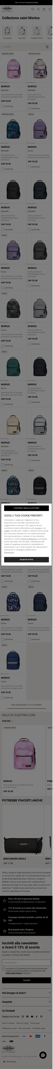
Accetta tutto (26, 560)
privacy (38, 528)
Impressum (9, 552)
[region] (26, 534)
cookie (7, 531)
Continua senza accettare (26, 508)
